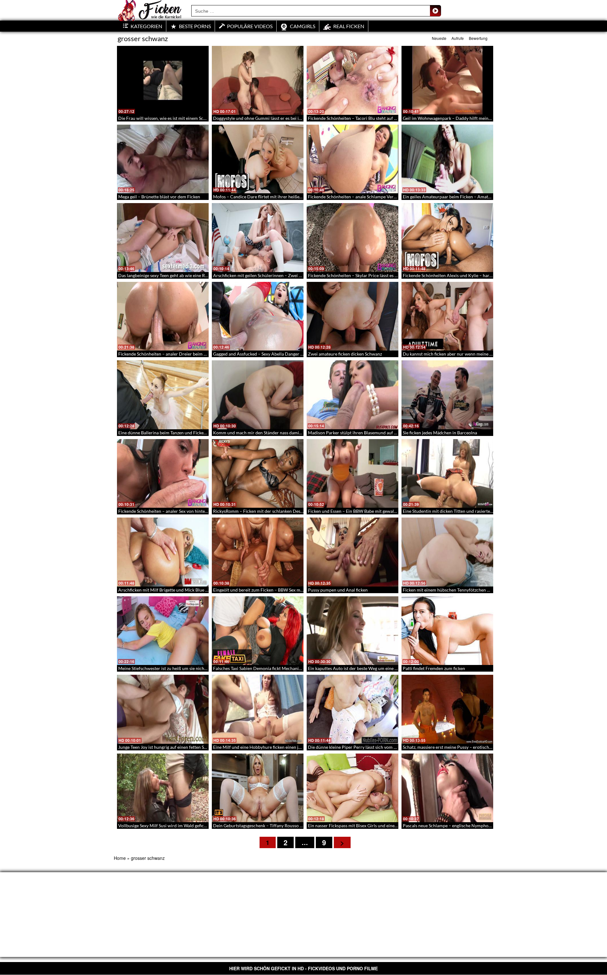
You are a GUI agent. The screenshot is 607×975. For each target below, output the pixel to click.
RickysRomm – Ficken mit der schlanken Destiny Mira (265, 511)
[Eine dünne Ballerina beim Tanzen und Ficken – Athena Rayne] (163, 394)
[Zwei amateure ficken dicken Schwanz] (352, 316)
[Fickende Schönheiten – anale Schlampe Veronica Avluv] (352, 159)
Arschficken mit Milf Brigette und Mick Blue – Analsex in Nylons (181, 590)
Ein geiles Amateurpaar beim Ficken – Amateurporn (453, 196)
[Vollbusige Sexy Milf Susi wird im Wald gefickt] (163, 788)
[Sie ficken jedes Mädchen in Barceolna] (447, 394)
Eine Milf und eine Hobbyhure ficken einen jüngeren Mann (270, 747)
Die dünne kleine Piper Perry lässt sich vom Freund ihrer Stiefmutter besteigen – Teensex (394, 747)
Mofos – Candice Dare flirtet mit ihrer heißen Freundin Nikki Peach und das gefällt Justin (300, 196)
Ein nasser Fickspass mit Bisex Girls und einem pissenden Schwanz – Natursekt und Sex (392, 825)
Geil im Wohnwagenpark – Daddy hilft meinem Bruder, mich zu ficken (471, 118)
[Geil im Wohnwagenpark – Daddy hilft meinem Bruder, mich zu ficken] (447, 80)
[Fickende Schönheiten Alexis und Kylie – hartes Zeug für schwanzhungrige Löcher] (447, 237)
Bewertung (478, 38)
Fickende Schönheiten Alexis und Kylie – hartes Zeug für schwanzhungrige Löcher (482, 275)
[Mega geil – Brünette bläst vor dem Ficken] (163, 159)
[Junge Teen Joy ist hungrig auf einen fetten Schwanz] (163, 709)
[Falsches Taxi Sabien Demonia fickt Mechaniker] (258, 630)
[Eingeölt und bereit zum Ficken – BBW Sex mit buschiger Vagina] (258, 552)
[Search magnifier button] (435, 10)
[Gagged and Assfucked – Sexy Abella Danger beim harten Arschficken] (258, 316)
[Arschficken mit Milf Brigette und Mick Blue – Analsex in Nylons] (163, 552)
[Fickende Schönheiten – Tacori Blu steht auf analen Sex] (352, 80)
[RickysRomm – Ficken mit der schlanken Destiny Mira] (258, 473)
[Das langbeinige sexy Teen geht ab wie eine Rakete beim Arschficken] (163, 237)
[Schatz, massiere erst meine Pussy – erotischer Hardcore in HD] (447, 709)
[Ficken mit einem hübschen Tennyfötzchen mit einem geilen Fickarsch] (447, 552)
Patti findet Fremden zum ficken (434, 668)
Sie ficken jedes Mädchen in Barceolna (440, 432)
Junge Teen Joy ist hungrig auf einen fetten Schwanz (168, 747)
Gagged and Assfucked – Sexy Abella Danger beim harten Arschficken (280, 354)
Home (120, 858)
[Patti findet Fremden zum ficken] (447, 630)
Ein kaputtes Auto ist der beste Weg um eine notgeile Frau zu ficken (373, 668)
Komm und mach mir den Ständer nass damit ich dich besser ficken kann (283, 432)
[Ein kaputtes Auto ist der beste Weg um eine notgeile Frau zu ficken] (352, 630)
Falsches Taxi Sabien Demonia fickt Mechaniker (259, 668)
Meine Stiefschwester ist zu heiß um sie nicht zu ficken (171, 668)
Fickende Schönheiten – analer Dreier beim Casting (168, 354)
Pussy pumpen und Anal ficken (338, 590)
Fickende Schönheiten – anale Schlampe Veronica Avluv (362, 196)
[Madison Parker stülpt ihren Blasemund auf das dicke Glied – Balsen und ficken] (352, 394)
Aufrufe (457, 38)
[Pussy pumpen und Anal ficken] (352, 552)
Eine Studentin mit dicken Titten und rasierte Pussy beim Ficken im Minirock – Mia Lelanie (491, 511)
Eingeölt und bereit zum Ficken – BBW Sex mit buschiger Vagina (275, 590)
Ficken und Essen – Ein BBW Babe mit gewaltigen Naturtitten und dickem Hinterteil (389, 511)
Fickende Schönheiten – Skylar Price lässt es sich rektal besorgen (371, 275)
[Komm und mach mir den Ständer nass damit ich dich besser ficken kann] (258, 394)
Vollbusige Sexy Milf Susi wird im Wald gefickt (163, 825)
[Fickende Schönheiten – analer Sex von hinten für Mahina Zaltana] (163, 473)
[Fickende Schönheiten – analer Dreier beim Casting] (163, 316)
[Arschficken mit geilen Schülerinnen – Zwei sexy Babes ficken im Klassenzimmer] (258, 237)
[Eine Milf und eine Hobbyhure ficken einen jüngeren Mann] (258, 709)
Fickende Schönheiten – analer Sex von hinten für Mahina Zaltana (182, 511)
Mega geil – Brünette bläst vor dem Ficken (159, 196)
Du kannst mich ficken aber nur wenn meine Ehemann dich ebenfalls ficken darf (480, 354)
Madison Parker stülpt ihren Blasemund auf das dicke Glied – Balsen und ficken (385, 432)
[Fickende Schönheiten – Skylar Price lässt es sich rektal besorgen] (352, 237)
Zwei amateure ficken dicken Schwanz (345, 354)
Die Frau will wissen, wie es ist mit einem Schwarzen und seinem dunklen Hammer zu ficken (207, 118)
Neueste (439, 38)
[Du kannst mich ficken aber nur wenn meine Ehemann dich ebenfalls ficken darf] (447, 316)
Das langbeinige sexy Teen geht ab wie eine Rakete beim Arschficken (184, 275)
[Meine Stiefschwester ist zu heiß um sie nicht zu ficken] (163, 630)
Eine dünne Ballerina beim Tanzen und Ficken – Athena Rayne (178, 432)
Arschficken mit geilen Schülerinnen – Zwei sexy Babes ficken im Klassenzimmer (291, 275)
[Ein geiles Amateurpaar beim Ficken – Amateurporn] (447, 159)
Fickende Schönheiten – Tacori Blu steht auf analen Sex (361, 118)
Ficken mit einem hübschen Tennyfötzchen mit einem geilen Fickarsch (471, 590)
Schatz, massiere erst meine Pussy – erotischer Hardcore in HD (464, 747)
